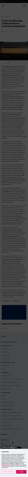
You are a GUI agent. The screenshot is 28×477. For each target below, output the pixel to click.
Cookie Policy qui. (5, 464)
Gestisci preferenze (8, 472)
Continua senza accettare (9, 447)
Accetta (21, 472)
